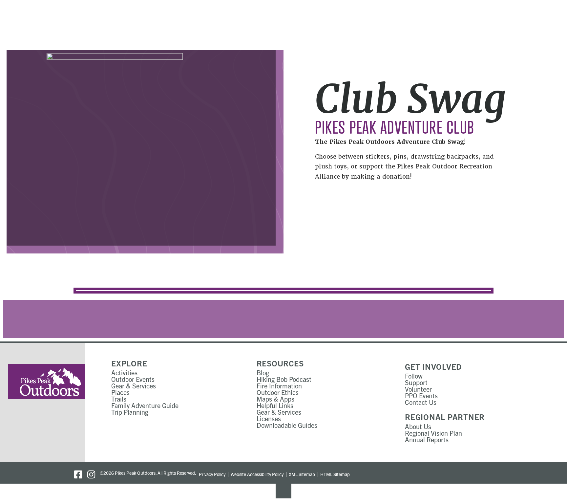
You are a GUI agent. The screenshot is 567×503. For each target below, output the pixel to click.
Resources (280, 363)
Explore (129, 363)
